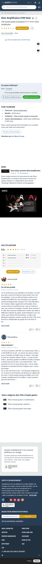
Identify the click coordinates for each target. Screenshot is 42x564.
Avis (16, 33)
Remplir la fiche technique (11, 132)
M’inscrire (28, 516)
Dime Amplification (20, 110)
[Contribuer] (32, 28)
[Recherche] (3, 7)
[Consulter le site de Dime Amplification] (32, 18)
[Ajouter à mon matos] (36, 18)
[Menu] (39, 7)
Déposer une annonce (31, 97)
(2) (13, 28)
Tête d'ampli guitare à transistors (13, 21)
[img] (6, 28)
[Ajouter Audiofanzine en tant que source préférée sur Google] (11, 467)
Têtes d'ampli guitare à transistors (26, 116)
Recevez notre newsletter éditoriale (15, 512)
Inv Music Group (18, 136)
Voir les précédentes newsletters (12, 521)
